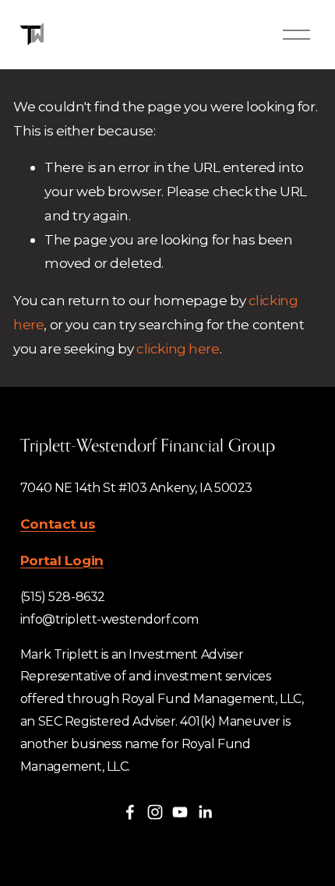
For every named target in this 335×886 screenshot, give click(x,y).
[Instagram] (155, 812)
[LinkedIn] (205, 812)
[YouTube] (180, 812)
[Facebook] (130, 812)
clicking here (177, 348)
